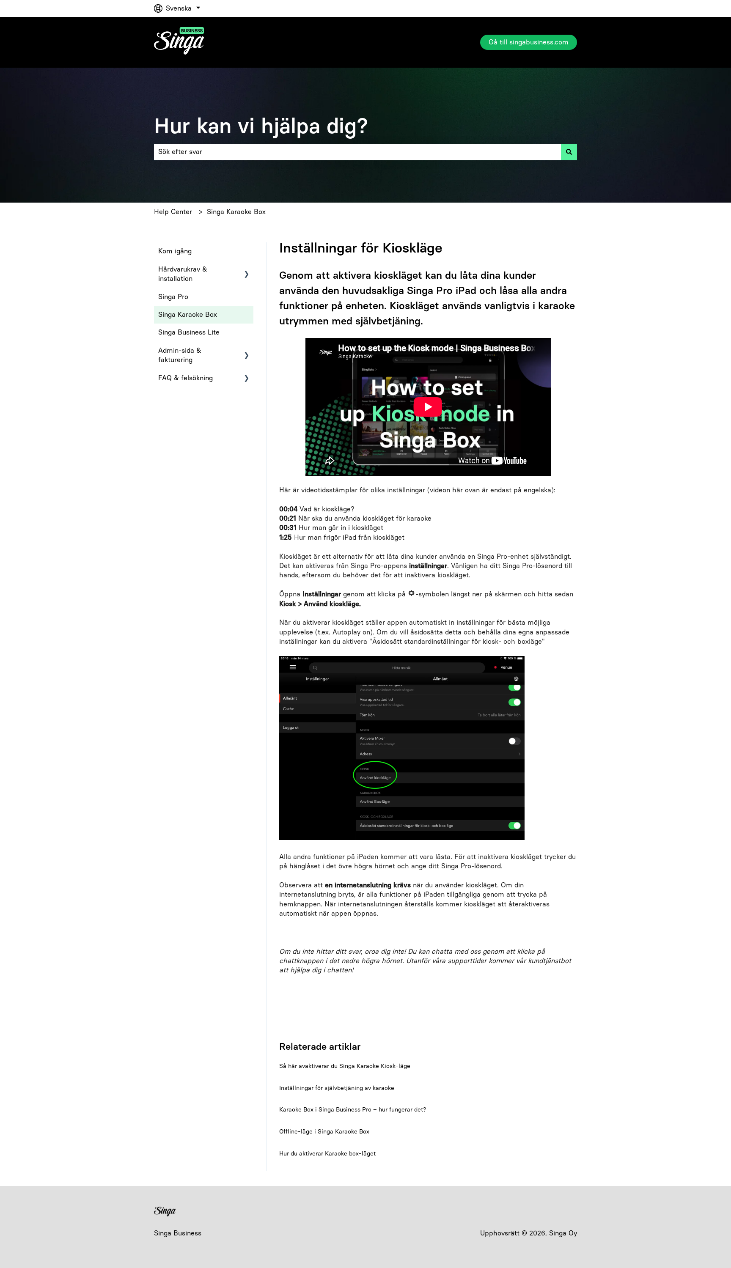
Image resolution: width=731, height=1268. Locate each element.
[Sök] (569, 152)
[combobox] (357, 152)
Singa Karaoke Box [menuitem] (187, 314)
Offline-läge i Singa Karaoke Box (324, 1131)
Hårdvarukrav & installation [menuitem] (182, 274)
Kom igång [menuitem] (175, 251)
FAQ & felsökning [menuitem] (185, 378)
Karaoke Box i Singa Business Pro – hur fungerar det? (352, 1109)
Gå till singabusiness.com (529, 42)
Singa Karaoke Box (236, 212)
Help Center (173, 212)
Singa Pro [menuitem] (173, 297)
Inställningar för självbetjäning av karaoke (336, 1088)
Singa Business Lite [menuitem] (189, 332)
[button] (246, 270)
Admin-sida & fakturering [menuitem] (179, 355)
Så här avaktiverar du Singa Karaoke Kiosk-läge (344, 1066)
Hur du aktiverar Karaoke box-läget (327, 1153)
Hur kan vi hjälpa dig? (261, 126)
